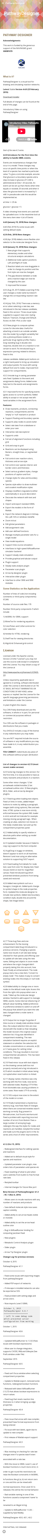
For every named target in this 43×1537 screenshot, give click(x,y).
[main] (21, 14)
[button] (3, 3)
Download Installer (11, 97)
